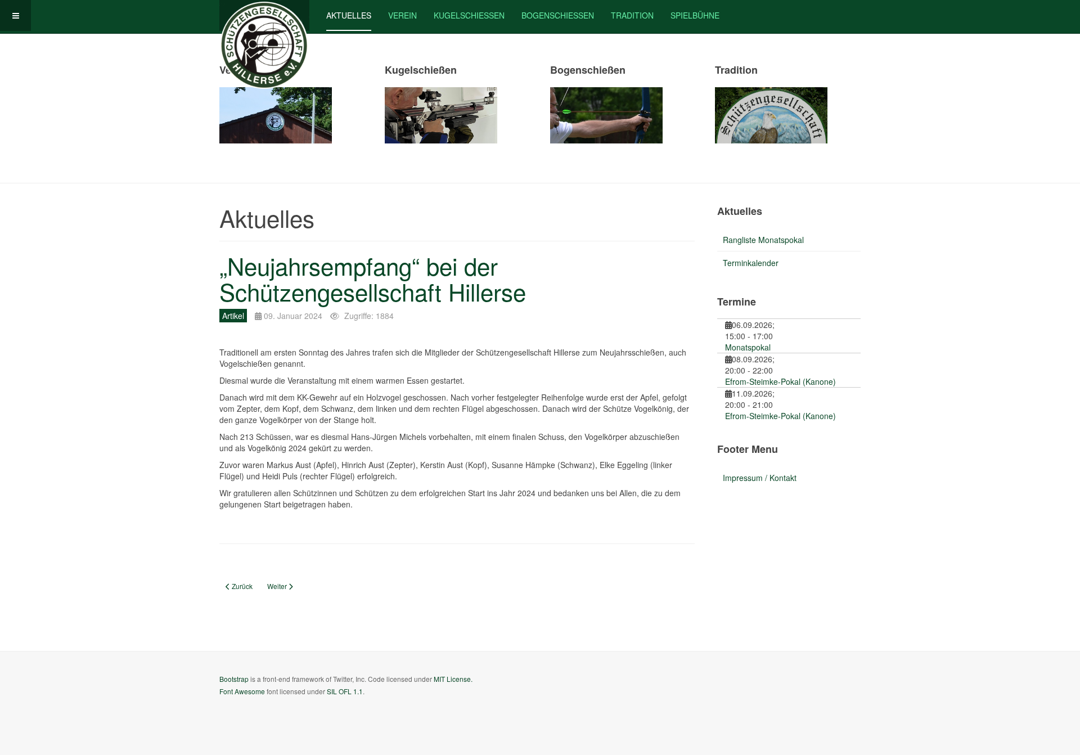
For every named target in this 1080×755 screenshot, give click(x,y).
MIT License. (453, 679)
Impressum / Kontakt (759, 477)
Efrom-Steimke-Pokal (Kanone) (780, 381)
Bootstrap (234, 679)
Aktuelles (348, 15)
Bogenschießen (557, 15)
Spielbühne (694, 15)
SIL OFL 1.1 (345, 691)
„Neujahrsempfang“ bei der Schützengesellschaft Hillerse (372, 278)
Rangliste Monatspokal (763, 239)
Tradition (632, 15)
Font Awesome (242, 691)
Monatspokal (748, 347)
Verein (402, 15)
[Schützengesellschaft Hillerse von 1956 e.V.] (264, 15)
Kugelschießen (469, 15)
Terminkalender (750, 262)
